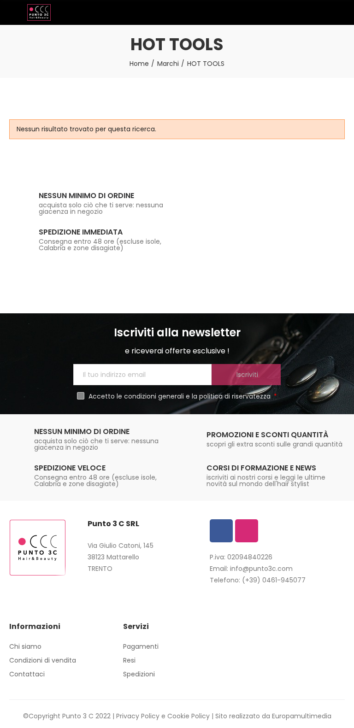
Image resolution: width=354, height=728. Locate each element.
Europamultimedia (301, 716)
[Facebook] (221, 530)
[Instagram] (246, 530)
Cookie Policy (188, 716)
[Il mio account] (340, 12)
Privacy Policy (137, 716)
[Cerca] (324, 12)
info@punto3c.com (261, 568)
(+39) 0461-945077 (274, 580)
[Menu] (13, 12)
